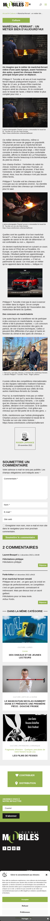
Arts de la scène (29, 697)
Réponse (42, 565)
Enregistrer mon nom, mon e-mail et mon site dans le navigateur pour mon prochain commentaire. (25, 528)
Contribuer (27, 775)
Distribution (27, 783)
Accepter (25, 899)
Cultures (13, 13)
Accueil (5, 13)
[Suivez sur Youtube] (9, 848)
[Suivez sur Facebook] (4, 848)
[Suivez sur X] (18, 848)
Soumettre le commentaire (20, 537)
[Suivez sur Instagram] (14, 848)
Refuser (25, 906)
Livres (29, 647)
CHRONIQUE (35, 746)
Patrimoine (24, 746)
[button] (46, 875)
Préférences (25, 912)
